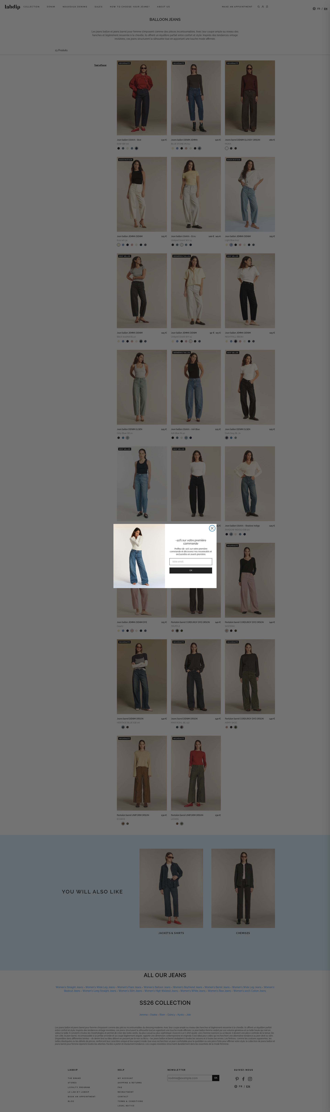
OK (190, 570)
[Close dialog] (212, 528)
